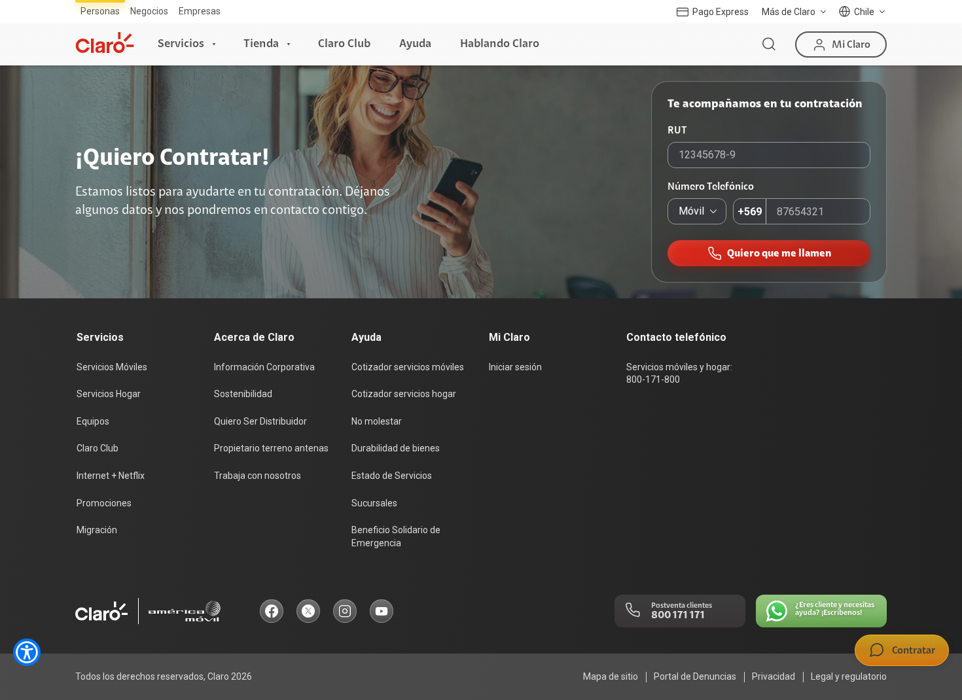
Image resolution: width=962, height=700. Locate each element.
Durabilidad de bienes (395, 448)
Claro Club (344, 44)
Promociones (104, 503)
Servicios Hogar (109, 394)
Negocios (149, 11)
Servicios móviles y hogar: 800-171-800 (679, 373)
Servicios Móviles (112, 367)
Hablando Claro (499, 44)
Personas (100, 11)
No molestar (376, 421)
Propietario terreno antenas (271, 448)
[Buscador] (769, 44)
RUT (677, 130)
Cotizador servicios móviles (407, 367)
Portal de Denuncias (695, 676)
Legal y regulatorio (849, 676)
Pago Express (720, 12)
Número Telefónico (711, 186)
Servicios (181, 44)
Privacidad (773, 676)
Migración (97, 530)
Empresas (200, 11)
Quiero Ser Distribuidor (260, 421)
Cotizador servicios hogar (403, 394)
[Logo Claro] (104, 42)
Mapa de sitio (610, 676)
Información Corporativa (264, 367)
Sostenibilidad (243, 394)
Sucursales (374, 503)
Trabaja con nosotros (257, 475)
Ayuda (415, 44)
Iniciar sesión (515, 367)
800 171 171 (678, 615)
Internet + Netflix (111, 475)
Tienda (261, 44)
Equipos (93, 421)
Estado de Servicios (391, 475)
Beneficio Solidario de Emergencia (395, 536)
